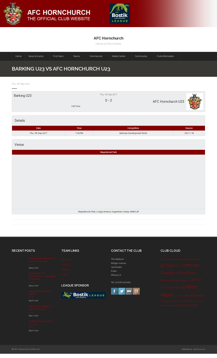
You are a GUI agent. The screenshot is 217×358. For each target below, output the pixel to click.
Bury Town (178, 266)
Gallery (169, 287)
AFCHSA (164, 306)
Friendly (179, 287)
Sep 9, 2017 (33, 268)
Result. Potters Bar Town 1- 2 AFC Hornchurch (42, 260)
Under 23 (66, 264)
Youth (64, 274)
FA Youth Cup (179, 296)
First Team (66, 259)
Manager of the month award (40, 292)
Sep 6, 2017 (33, 331)
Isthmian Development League (184, 259)
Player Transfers (195, 295)
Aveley (171, 305)
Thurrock (199, 301)
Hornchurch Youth (186, 305)
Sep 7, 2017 (33, 316)
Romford (164, 259)
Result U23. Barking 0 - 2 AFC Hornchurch (41, 307)
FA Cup (164, 301)
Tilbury (172, 301)
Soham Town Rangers (184, 301)
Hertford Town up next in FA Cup (41, 322)
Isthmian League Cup (181, 280)
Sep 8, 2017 (33, 301)
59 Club (167, 265)
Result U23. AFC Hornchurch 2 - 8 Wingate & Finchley (42, 276)
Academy (66, 269)
